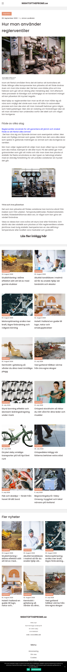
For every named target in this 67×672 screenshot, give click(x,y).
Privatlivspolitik (36, 669)
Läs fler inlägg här (34, 236)
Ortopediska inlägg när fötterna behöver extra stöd (48, 454)
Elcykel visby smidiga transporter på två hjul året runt (15, 455)
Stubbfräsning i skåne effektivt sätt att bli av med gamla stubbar (15, 281)
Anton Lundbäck (28, 18)
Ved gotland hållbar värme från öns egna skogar (48, 366)
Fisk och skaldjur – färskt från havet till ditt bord (16, 497)
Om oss (33, 654)
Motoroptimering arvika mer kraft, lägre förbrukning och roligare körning (16, 324)
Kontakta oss (33, 661)
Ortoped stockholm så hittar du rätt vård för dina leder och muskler (49, 412)
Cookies (33, 657)
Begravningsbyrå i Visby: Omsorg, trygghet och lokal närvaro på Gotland (48, 499)
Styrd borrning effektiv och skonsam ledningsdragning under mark (16, 412)
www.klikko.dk (35, 635)
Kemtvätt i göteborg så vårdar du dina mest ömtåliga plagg (17, 368)
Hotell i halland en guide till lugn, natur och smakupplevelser (48, 324)
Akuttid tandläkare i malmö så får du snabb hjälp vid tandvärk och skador (48, 281)
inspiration (6, 14)
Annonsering (33, 651)
